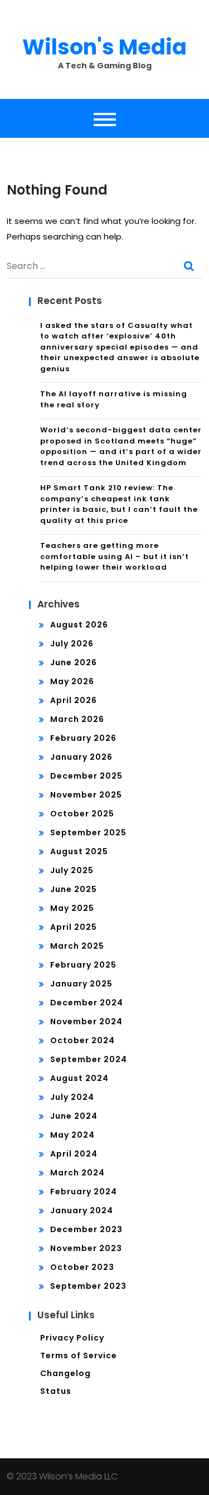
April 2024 (74, 1153)
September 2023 (88, 1286)
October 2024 (82, 1040)
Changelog (65, 1373)
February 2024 (83, 1191)
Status (55, 1391)
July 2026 (72, 643)
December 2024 (86, 1002)
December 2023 (86, 1229)
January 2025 (81, 983)
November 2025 (86, 794)
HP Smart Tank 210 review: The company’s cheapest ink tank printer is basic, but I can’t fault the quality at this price (119, 504)
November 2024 (86, 1021)
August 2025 (79, 851)
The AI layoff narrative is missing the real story (113, 399)
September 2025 (88, 832)
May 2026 (72, 681)
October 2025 (82, 813)
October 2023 (82, 1267)
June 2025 (73, 889)
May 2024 (72, 1134)
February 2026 (83, 738)
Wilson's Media (104, 47)
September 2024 (88, 1059)
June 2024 (74, 1116)
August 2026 (79, 624)
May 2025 (72, 908)
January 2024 (81, 1210)
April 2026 (73, 700)
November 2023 (86, 1248)
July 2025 (72, 870)
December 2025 (86, 775)
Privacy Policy (72, 1337)
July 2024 (72, 1097)
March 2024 (77, 1172)
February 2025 (83, 964)
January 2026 (81, 757)
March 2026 (77, 719)
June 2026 (73, 662)
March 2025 (77, 945)
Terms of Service (78, 1355)
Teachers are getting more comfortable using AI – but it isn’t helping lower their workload (114, 556)
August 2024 (79, 1078)
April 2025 (73, 927)
